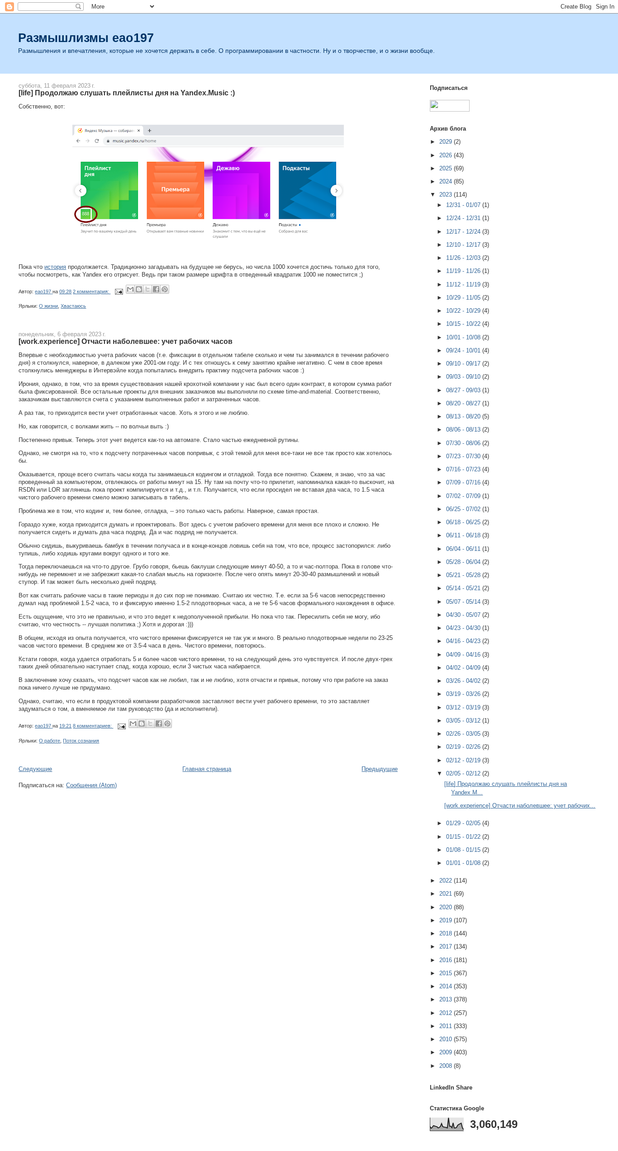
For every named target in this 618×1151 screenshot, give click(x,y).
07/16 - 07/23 (464, 469)
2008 (446, 1065)
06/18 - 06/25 (464, 522)
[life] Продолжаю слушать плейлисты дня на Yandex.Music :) (127, 93)
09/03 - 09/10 (464, 376)
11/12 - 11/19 (464, 284)
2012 (446, 1013)
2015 (446, 973)
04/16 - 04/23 (464, 641)
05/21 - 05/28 (464, 575)
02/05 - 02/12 (464, 773)
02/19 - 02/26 (464, 746)
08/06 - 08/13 (464, 429)
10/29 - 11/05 (464, 297)
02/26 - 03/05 (464, 733)
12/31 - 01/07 (464, 205)
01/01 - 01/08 (464, 863)
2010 (446, 1039)
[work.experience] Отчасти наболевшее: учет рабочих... (519, 805)
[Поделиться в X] (147, 289)
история (55, 266)
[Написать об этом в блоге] (138, 289)
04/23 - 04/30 (464, 628)
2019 (446, 920)
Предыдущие (379, 769)
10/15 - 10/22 (464, 323)
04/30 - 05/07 (464, 614)
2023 (446, 194)
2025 (446, 168)
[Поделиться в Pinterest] (164, 289)
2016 (446, 960)
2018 (446, 933)
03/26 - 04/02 (464, 680)
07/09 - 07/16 (464, 482)
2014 (446, 986)
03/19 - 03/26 (464, 694)
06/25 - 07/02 (464, 509)
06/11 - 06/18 (464, 535)
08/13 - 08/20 (464, 416)
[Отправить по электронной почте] (130, 289)
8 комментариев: (93, 725)
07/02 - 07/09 (464, 496)
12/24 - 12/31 (464, 218)
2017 (446, 946)
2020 (446, 907)
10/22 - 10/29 (464, 310)
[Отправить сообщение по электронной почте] (118, 291)
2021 (446, 893)
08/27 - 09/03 (464, 390)
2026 (446, 155)
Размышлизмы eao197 (86, 38)
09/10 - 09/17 (464, 363)
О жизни (48, 306)
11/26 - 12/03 (464, 257)
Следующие (35, 769)
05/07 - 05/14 (464, 601)
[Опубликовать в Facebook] (156, 289)
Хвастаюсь (73, 306)
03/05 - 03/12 (464, 720)
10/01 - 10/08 (464, 337)
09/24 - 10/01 (464, 350)
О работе (49, 740)
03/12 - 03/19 (464, 707)
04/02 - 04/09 (464, 667)
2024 (446, 181)
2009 (446, 1052)
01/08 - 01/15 (464, 849)
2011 (446, 1026)
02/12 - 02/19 (464, 760)
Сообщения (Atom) (91, 785)
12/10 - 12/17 (464, 244)
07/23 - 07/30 (464, 456)
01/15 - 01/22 (464, 836)
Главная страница (206, 769)
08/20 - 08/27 (464, 403)
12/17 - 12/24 (464, 231)
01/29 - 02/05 (464, 823)
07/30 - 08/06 (464, 443)
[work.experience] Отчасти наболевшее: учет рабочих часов (126, 341)
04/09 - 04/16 (464, 654)
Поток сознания (81, 740)
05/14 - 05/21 (464, 588)
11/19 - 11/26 (464, 271)
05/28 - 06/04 (464, 562)
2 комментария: (91, 291)
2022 (446, 880)
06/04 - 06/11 (464, 548)
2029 (446, 141)
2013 (446, 999)
